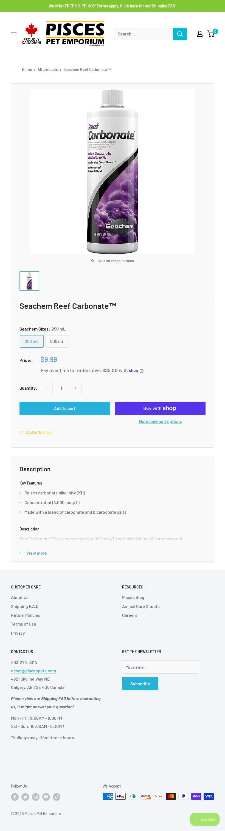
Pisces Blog (133, 597)
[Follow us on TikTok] (56, 797)
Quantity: (28, 387)
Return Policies (25, 615)
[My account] (200, 34)
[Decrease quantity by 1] (46, 388)
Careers (129, 615)
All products (48, 69)
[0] (210, 34)
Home (27, 69)
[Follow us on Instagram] (36, 797)
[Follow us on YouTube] (46, 797)
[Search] (180, 34)
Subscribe (140, 683)
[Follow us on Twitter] (25, 797)
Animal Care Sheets (141, 606)
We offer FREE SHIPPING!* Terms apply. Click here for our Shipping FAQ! (113, 5)
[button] (35, 432)
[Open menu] (13, 34)
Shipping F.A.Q (24, 606)
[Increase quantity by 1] (75, 388)
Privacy (18, 632)
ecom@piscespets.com (33, 670)
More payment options (160, 421)
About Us (20, 597)
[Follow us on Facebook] (15, 797)
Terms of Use (23, 623)
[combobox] (143, 34)
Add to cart (64, 408)
